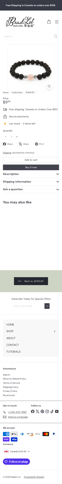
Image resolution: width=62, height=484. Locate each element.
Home (6, 92)
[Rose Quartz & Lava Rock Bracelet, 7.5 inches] (21, 235)
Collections (17, 92)
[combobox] (31, 36)
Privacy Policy (10, 391)
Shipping (7, 152)
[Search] (55, 36)
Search (6, 374)
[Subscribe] (47, 306)
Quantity (8, 130)
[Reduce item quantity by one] (6, 137)
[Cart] (49, 22)
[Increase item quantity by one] (17, 137)
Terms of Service (11, 382)
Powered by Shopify (34, 476)
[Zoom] (49, 86)
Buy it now (31, 167)
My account (9, 395)
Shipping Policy (10, 387)
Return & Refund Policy (14, 378)
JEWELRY (29, 92)
